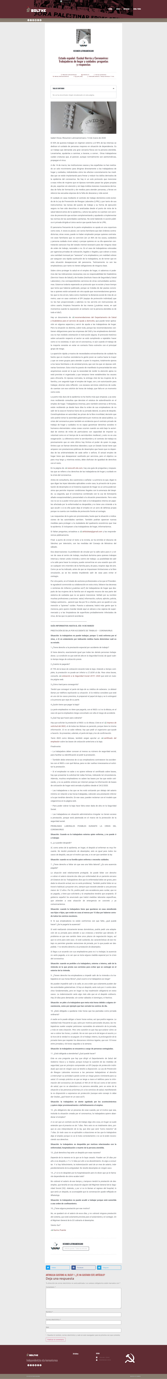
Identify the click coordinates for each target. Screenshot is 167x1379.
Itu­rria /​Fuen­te (60, 1230)
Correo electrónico (53, 1319)
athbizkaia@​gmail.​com (92, 531)
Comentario (51, 1287)
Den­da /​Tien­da (137, 9)
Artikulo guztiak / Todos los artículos (76, 1248)
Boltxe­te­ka (126, 9)
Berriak (110, 9)
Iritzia (118, 9)
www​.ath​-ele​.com (75, 468)
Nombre (49, 1312)
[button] (113, 88)
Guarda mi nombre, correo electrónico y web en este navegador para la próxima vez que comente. (84, 1335)
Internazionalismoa (64, 76)
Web (47, 1327)
